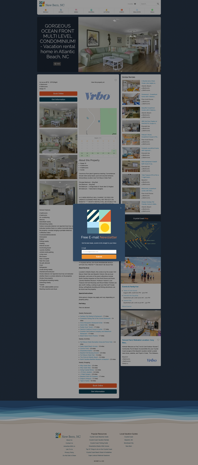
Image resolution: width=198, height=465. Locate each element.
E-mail (84, 248)
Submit (99, 257)
